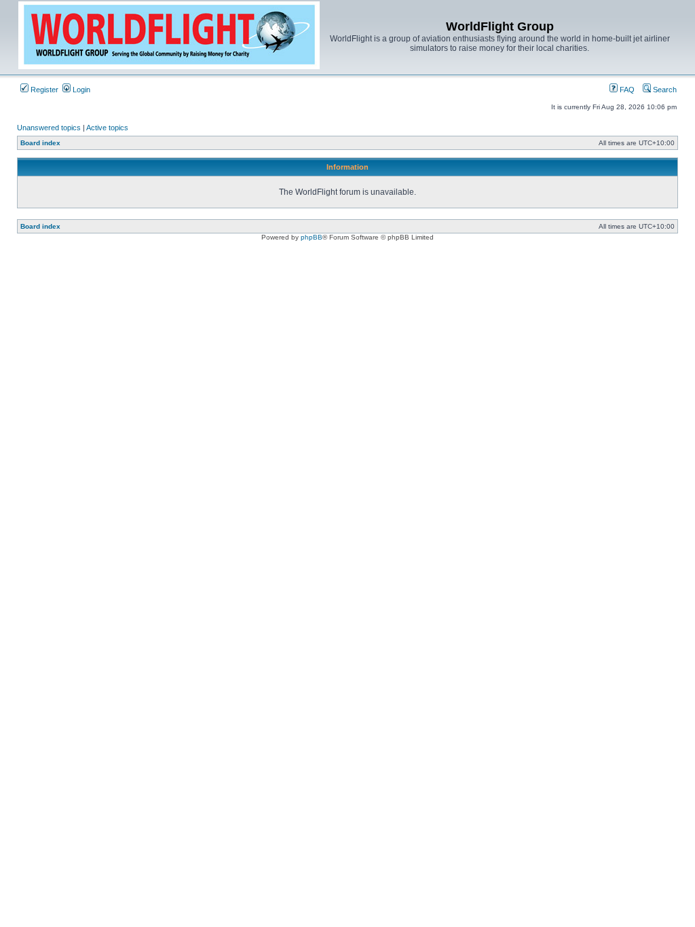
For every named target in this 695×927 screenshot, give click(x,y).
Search (664, 90)
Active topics (107, 128)
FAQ (626, 90)
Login (80, 90)
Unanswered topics (49, 128)
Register (43, 90)
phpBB (311, 237)
